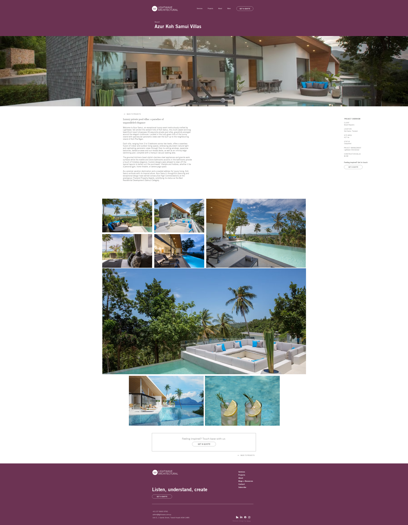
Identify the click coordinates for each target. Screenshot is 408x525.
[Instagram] (249, 517)
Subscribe (242, 487)
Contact (241, 484)
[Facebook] (245, 517)
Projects (241, 475)
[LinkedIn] (241, 517)
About (240, 478)
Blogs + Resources (245, 481)
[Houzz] (237, 517)
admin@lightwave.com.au (162, 514)
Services (241, 472)
